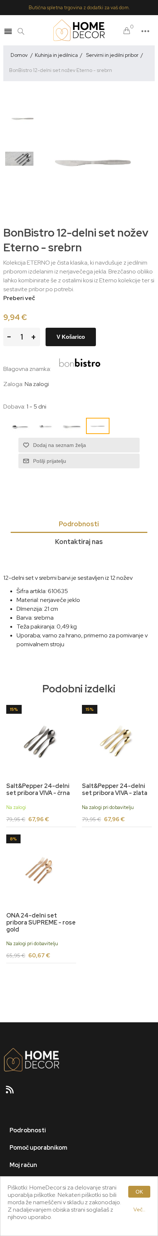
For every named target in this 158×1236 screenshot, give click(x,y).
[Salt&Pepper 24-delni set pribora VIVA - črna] (41, 740)
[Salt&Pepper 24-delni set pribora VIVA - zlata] (117, 740)
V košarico (71, 337)
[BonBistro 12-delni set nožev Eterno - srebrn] (23, 118)
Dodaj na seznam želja (59, 445)
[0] (126, 31)
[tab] (79, 524)
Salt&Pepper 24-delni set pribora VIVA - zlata (114, 789)
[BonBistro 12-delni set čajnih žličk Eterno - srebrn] (23, 158)
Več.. (139, 1209)
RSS (13, 1092)
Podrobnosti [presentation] (79, 524)
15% (14, 709)
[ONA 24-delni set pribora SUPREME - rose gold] (41, 869)
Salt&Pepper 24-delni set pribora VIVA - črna (38, 789)
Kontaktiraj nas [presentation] (79, 541)
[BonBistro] (79, 369)
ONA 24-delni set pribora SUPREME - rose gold (41, 922)
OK (139, 1192)
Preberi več (19, 298)
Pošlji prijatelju (49, 461)
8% (13, 839)
